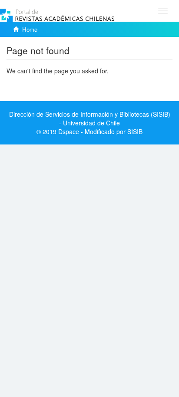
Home (29, 29)
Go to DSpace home (35, 83)
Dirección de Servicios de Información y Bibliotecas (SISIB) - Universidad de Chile (89, 118)
